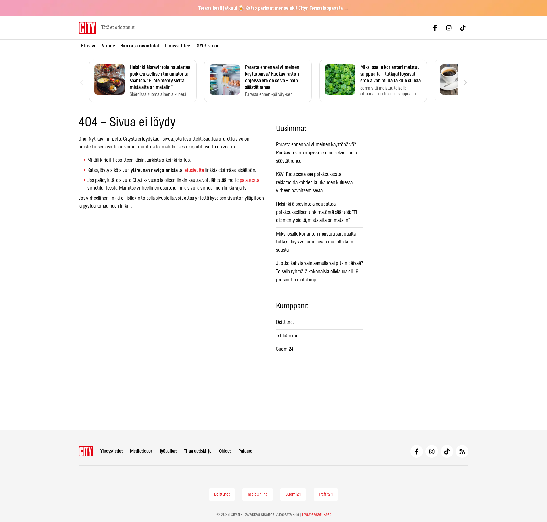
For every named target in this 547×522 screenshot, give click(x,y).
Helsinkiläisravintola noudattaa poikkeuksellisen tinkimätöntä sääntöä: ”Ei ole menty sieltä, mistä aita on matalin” (316, 212)
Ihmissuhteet (178, 45)
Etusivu (89, 45)
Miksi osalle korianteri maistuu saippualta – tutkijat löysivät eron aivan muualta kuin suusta (317, 242)
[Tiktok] (462, 28)
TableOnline (287, 335)
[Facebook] (435, 28)
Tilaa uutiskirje (197, 451)
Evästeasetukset (316, 515)
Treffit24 (326, 494)
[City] (86, 451)
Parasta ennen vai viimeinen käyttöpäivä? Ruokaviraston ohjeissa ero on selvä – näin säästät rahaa (316, 152)
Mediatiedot (141, 451)
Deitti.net (285, 322)
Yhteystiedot (111, 451)
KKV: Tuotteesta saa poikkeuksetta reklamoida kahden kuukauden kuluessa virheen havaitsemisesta (314, 182)
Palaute (245, 451)
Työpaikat (168, 451)
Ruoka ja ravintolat (140, 45)
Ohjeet (225, 451)
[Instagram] (449, 28)
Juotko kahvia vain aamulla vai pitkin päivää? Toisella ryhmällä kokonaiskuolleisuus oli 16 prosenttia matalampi (319, 271)
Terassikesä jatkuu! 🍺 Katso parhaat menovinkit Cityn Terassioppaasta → (273, 8)
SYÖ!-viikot (208, 45)
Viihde (108, 45)
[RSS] (462, 451)
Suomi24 (284, 349)
